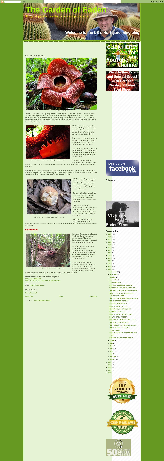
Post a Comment (31, 293)
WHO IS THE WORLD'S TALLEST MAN (122, 288)
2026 (110, 234)
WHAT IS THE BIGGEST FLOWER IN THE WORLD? (42, 281)
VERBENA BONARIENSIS (118, 304)
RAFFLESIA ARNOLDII (33, 279)
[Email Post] (61, 284)
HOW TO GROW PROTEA (118, 317)
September (114, 280)
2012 (110, 362)
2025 (110, 237)
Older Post (93, 296)
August (112, 340)
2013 (110, 269)
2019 (110, 253)
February (113, 356)
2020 (110, 250)
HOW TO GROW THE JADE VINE (120, 314)
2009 (110, 370)
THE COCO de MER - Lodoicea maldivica (123, 298)
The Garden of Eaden (66, 9)
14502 (32, 286)
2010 (110, 367)
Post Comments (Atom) (42, 300)
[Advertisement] (65, 48)
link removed (39, 286)
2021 (110, 247)
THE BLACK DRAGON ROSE (119, 322)
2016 (110, 261)
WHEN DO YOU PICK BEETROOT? (121, 338)
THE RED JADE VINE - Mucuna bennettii (123, 290)
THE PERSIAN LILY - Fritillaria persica (122, 325)
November (113, 274)
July (111, 343)
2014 (110, 266)
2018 (110, 255)
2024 (110, 239)
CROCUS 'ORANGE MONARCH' (120, 309)
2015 (110, 264)
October (113, 277)
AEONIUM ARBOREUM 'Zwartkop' (121, 285)
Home (61, 296)
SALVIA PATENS (115, 282)
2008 (110, 373)
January (113, 359)
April (112, 351)
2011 (110, 365)
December (113, 272)
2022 (110, 245)
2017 (110, 258)
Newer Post (29, 296)
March (112, 354)
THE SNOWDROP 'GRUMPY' (119, 301)
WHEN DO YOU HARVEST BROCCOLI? (122, 320)
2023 (110, 242)
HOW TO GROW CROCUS (118, 306)
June (112, 346)
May (111, 348)
